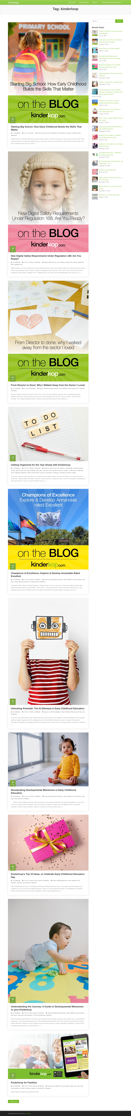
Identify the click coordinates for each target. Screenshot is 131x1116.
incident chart (72, 470)
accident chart (52, 468)
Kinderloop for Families (24, 1082)
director (56, 388)
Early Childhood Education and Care (72, 712)
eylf (58, 262)
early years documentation (50, 470)
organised (17, 472)
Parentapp (47, 1088)
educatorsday (26, 882)
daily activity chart (21, 470)
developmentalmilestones (59, 1013)
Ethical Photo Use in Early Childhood (109, 48)
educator (68, 133)
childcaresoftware (78, 468)
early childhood (52, 133)
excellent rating (34, 581)
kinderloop (75, 133)
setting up (56, 472)
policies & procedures (46, 472)
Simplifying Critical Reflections (107, 170)
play (79, 133)
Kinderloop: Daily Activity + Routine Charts (111, 82)
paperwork (24, 472)
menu (12, 472)
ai (48, 712)
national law (69, 262)
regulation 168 (18, 264)
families (66, 470)
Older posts (13, 1101)
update (74, 472)
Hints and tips (38, 880)
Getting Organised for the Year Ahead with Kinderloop (40, 465)
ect (78, 388)
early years (39, 470)
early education (61, 133)
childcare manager (48, 388)
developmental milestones (55, 796)
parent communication (33, 472)
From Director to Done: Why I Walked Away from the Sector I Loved (48, 385)
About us (95, 2)
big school (44, 133)
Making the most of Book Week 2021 (109, 195)
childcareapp (69, 468)
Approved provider (58, 579)
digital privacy (52, 262)
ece (84, 712)
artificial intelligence (55, 712)
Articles (32, 133)
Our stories (72, 2)
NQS (12, 264)
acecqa (50, 579)
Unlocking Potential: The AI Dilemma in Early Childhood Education (47, 708)
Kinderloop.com (84, 2)
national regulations (78, 262)
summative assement (65, 472)
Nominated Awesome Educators (111, 2)
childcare (62, 468)
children (13, 470)
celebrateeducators (62, 880)
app (58, 468)
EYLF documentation (39, 1015)
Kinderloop (17, 133)
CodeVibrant (27, 1113)
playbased (14, 135)
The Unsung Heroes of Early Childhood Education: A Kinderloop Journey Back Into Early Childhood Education (111, 92)
